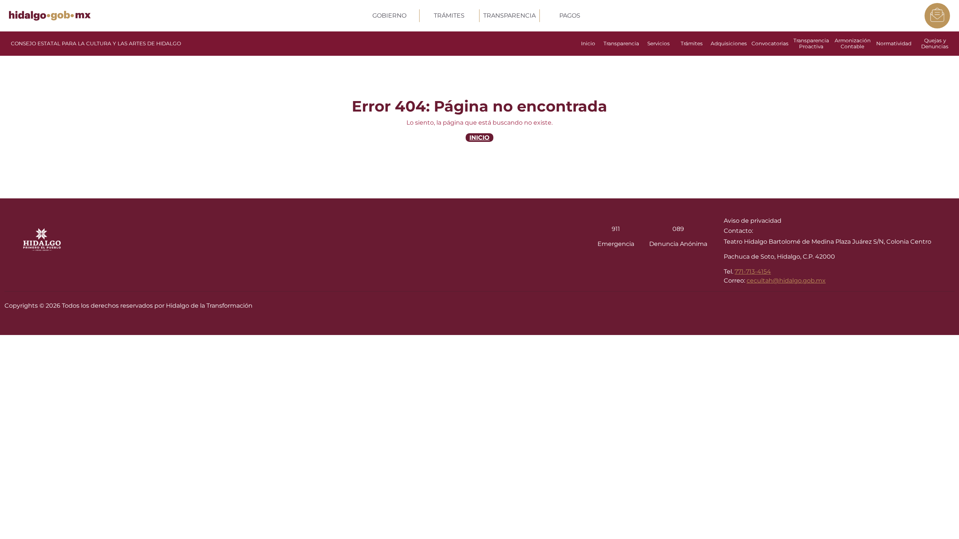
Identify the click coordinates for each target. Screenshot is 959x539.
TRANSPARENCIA (509, 15)
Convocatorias (770, 43)
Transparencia (621, 43)
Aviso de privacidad (752, 220)
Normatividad (893, 43)
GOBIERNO (389, 15)
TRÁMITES (449, 15)
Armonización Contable (853, 43)
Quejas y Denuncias (935, 43)
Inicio (588, 43)
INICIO (479, 137)
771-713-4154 (753, 271)
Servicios (658, 43)
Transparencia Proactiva (811, 43)
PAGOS (569, 15)
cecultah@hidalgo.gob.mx (786, 280)
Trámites (692, 43)
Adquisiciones (729, 43)
